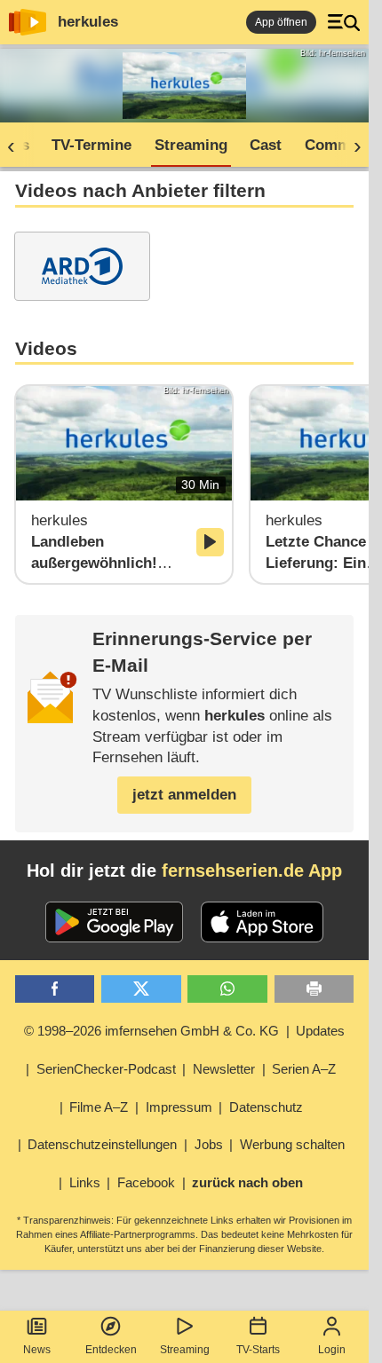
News (37, 1349)
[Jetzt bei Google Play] (114, 922)
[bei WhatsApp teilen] (227, 989)
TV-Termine (91, 145)
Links (84, 1182)
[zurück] (17, 145)
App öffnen (281, 22)
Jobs (209, 1144)
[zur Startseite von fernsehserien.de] (27, 22)
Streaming (185, 1349)
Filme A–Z (98, 1107)
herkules (88, 21)
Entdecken (111, 1349)
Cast (266, 145)
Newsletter (224, 1068)
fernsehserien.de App (252, 870)
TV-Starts (258, 1349)
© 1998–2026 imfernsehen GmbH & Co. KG (151, 1030)
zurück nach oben (247, 1182)
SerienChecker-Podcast (106, 1068)
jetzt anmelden (184, 794)
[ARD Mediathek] (82, 266)
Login (332, 1349)
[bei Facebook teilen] (55, 989)
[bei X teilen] (141, 989)
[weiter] (352, 145)
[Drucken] (314, 989)
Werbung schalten (292, 1144)
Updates (320, 1030)
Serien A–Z (304, 1068)
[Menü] (344, 22)
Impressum (179, 1107)
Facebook (146, 1182)
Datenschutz (266, 1107)
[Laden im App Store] (262, 922)
